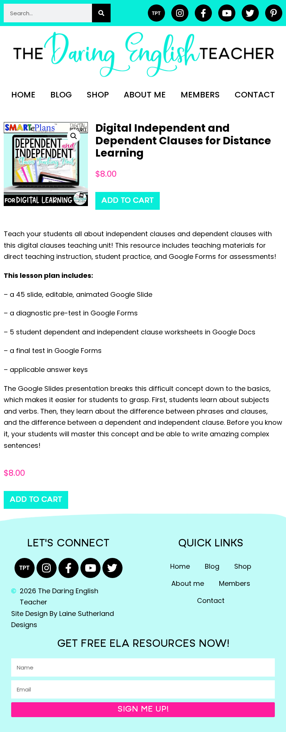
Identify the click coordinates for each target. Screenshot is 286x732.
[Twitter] (250, 13)
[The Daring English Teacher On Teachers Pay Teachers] (156, 13)
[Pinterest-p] (273, 13)
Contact (255, 94)
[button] (73, 136)
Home (23, 94)
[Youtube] (226, 13)
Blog (61, 94)
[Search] (101, 13)
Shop (98, 94)
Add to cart (127, 201)
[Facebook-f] (203, 13)
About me (145, 94)
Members (200, 94)
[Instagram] (179, 13)
